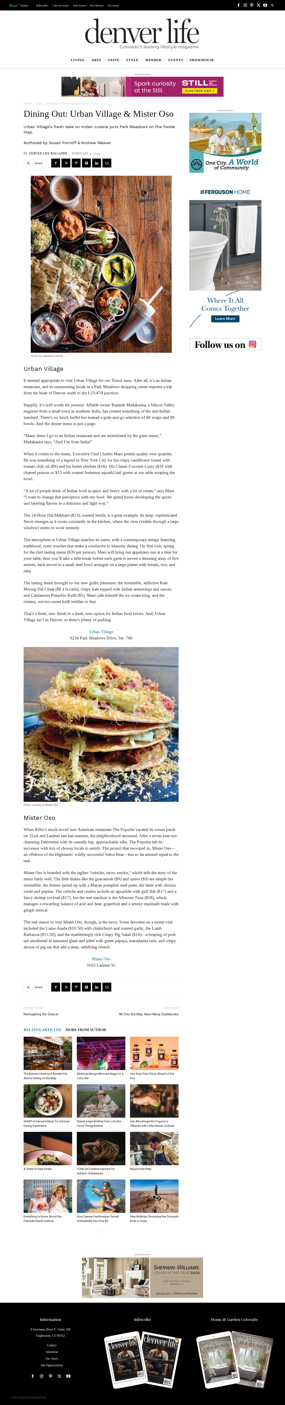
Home (27, 103)
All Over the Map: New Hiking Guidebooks (149, 1014)
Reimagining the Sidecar (41, 1014)
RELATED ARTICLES (42, 1029)
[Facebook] (238, 5)
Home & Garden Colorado (234, 1319)
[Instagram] (245, 5)
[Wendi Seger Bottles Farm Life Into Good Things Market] (101, 1101)
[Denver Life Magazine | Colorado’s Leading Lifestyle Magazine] (142, 33)
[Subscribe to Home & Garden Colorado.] (234, 1360)
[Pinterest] (251, 5)
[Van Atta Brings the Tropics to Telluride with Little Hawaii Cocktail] (154, 1101)
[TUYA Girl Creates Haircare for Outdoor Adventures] (101, 1148)
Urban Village (101, 631)
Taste (39, 103)
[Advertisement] (225, 389)
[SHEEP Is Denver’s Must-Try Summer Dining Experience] (48, 1101)
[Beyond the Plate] (154, 1148)
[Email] (106, 163)
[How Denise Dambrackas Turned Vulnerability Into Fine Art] (101, 1196)
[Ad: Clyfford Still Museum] (142, 87)
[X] (258, 5)
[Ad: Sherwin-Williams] (142, 1277)
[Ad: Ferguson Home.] (225, 255)
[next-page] (104, 1230)
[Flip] (86, 163)
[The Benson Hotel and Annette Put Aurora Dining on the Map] (48, 1053)
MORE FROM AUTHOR (85, 1029)
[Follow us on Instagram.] (225, 344)
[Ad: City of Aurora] (225, 143)
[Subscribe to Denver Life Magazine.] (142, 1360)
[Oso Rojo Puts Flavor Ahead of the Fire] (154, 1053)
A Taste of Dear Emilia (38, 1169)
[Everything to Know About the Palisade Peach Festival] (48, 1196)
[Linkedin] (96, 163)
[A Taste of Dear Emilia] (48, 1148)
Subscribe (142, 1319)
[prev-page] (97, 1230)
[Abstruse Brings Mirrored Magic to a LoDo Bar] (101, 1053)
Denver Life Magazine (48, 153)
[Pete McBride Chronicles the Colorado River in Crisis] (154, 1196)
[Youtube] (265, 5)
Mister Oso (101, 959)
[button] (272, 5)
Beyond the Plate (140, 1169)
